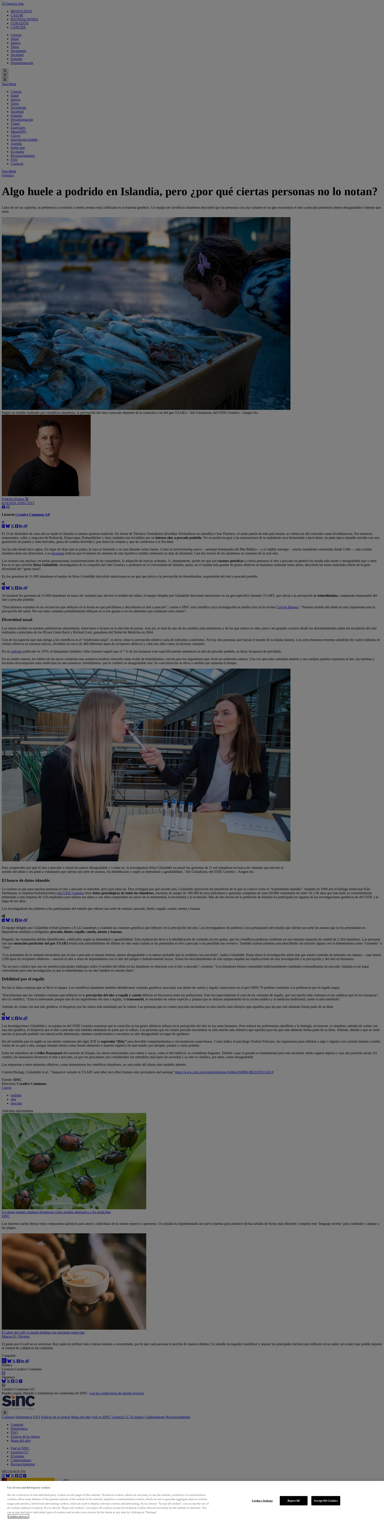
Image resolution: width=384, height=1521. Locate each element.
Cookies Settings (262, 1500)
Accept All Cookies (326, 1500)
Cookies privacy (18, 1516)
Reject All (294, 1500)
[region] (192, 1501)
